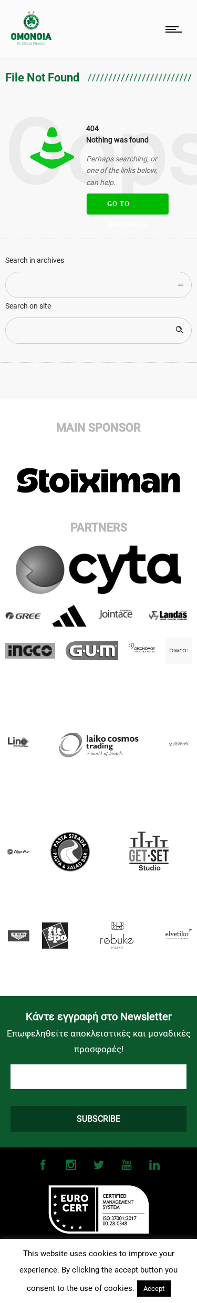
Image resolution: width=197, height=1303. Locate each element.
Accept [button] (153, 1288)
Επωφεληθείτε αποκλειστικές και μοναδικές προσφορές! (99, 1041)
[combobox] (98, 285)
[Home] (31, 42)
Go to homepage (127, 207)
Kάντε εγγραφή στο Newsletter (99, 1016)
